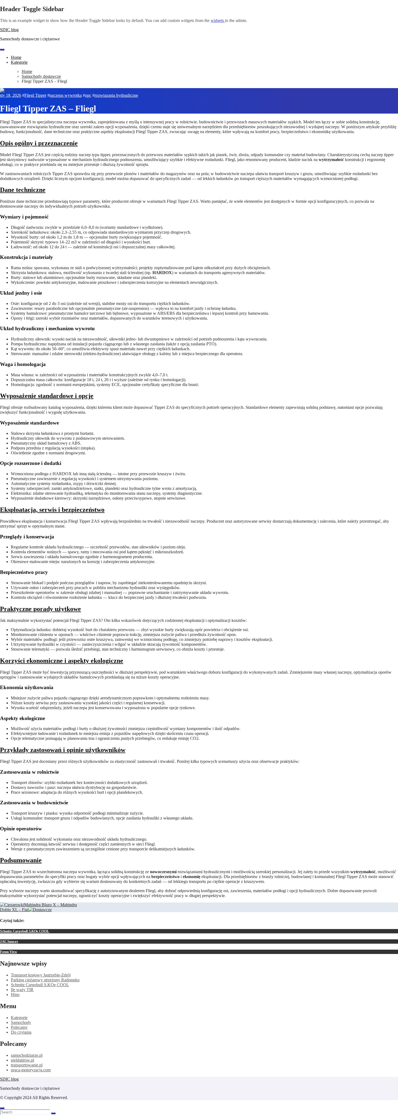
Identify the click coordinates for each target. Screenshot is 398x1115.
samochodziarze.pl (27, 1055)
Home (16, 57)
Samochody (21, 1022)
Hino (15, 994)
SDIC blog (9, 29)
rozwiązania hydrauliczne (116, 95)
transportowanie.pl (27, 1065)
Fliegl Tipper (35, 95)
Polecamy (19, 1027)
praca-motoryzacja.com (31, 1070)
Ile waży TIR (22, 989)
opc (88, 95)
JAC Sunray (9, 941)
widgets (218, 20)
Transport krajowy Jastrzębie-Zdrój (41, 975)
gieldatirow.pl (22, 1060)
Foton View (8, 952)
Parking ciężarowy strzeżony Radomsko (45, 980)
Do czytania (21, 1032)
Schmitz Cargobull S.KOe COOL (24, 931)
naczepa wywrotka (66, 95)
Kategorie (19, 62)
